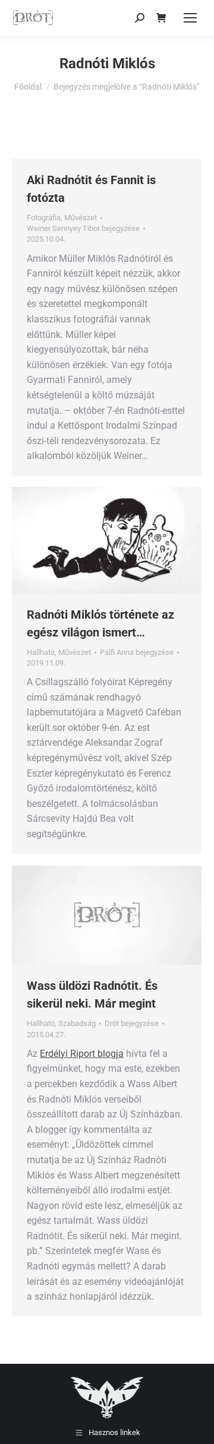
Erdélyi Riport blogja (82, 1053)
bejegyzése (83, 228)
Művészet (80, 217)
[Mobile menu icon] (190, 18)
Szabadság (77, 1023)
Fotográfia (44, 217)
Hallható (41, 652)
